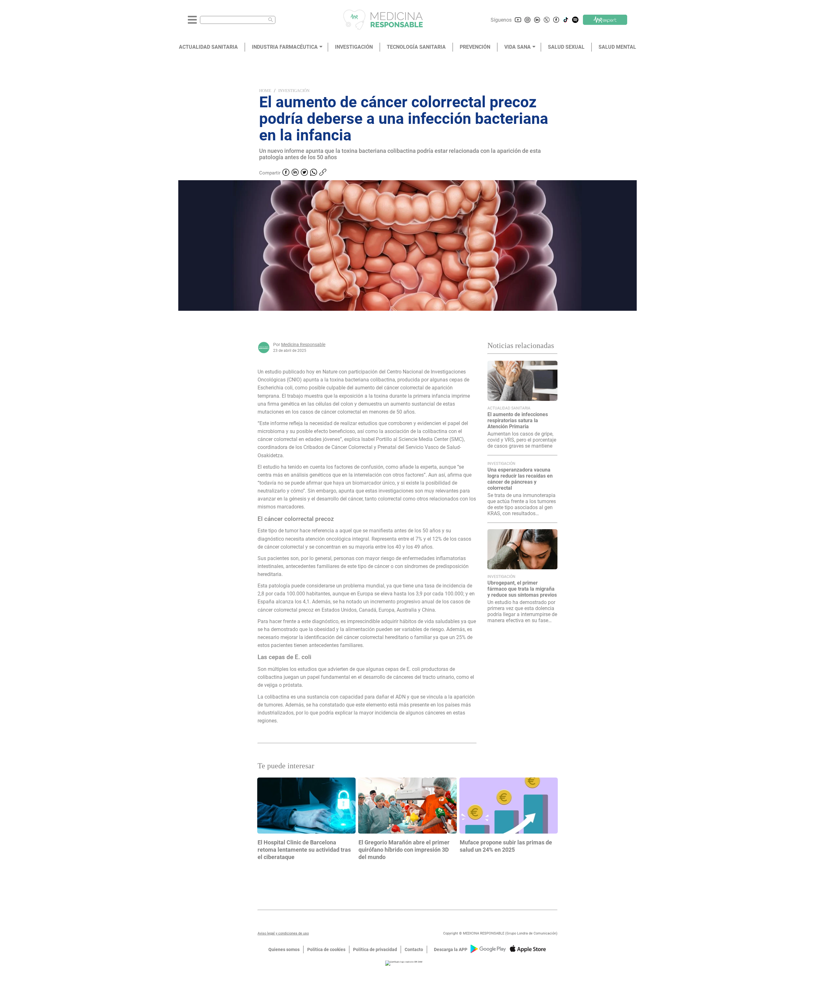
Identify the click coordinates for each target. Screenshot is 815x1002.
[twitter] (304, 173)
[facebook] (286, 173)
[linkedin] (295, 173)
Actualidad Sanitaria (508, 408)
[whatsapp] (313, 173)
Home (265, 90)
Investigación (293, 90)
